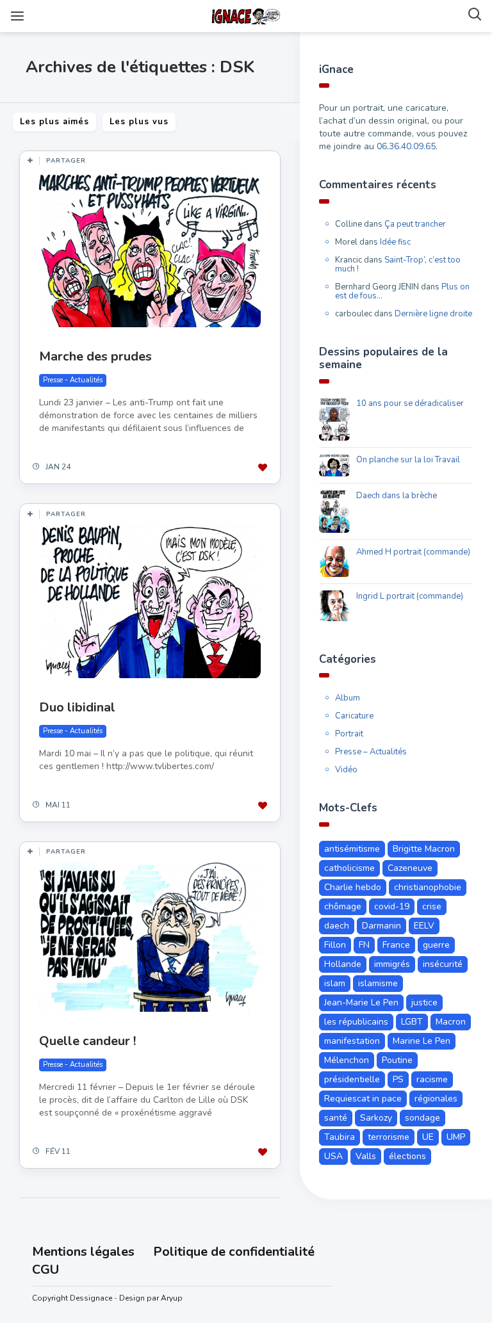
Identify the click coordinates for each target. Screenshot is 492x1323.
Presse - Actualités (72, 380)
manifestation (352, 1041)
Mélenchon (346, 1060)
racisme (432, 1079)
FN (364, 945)
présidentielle (352, 1079)
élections (407, 1156)
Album (347, 698)
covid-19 (391, 906)
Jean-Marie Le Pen (361, 1002)
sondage (422, 1118)
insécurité (443, 964)
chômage (342, 906)
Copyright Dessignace (72, 1298)
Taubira (339, 1137)
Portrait (349, 734)
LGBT (412, 1022)
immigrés (392, 964)
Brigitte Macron (424, 849)
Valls (366, 1156)
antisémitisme (352, 849)
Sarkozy (376, 1118)
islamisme (378, 983)
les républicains (356, 1022)
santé (335, 1118)
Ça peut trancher (415, 224)
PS (398, 1079)
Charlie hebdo (352, 887)
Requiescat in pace (363, 1098)
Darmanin (381, 926)
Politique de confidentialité (234, 1251)
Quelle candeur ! (87, 1041)
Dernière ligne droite (433, 314)
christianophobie (427, 887)
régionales (435, 1098)
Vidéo (346, 769)
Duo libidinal (77, 707)
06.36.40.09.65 (406, 146)
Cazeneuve (410, 868)
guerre (436, 945)
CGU (45, 1269)
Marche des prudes (95, 356)
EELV (424, 926)
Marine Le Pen (421, 1041)
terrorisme (388, 1137)
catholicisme (349, 868)
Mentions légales (83, 1251)
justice (424, 1002)
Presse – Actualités (371, 752)
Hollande (342, 964)
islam (334, 983)
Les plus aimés (54, 121)
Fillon (335, 945)
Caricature (354, 716)
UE (428, 1137)
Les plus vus (139, 121)
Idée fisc (395, 242)
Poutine (397, 1060)
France (396, 945)
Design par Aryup (151, 1298)
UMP (456, 1137)
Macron (451, 1022)
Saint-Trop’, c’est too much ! (398, 264)
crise (431, 906)
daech (336, 926)
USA (333, 1156)
